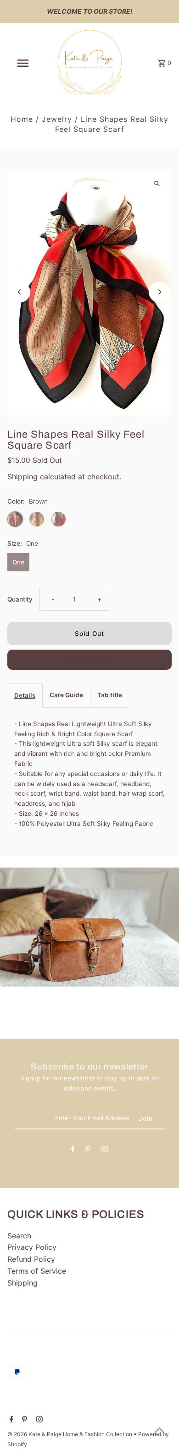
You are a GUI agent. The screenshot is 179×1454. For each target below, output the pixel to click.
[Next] (159, 292)
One (18, 562)
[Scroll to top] (159, 1430)
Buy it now (89, 659)
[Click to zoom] (156, 184)
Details (24, 695)
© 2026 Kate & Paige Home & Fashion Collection (70, 1434)
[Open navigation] (23, 63)
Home (22, 119)
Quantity (20, 599)
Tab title (109, 695)
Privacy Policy (31, 1247)
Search (19, 1235)
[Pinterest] (87, 1151)
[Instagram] (104, 1151)
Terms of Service (36, 1270)
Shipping (22, 476)
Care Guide (66, 695)
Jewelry (57, 119)
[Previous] (20, 292)
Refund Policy (31, 1259)
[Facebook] (73, 1151)
